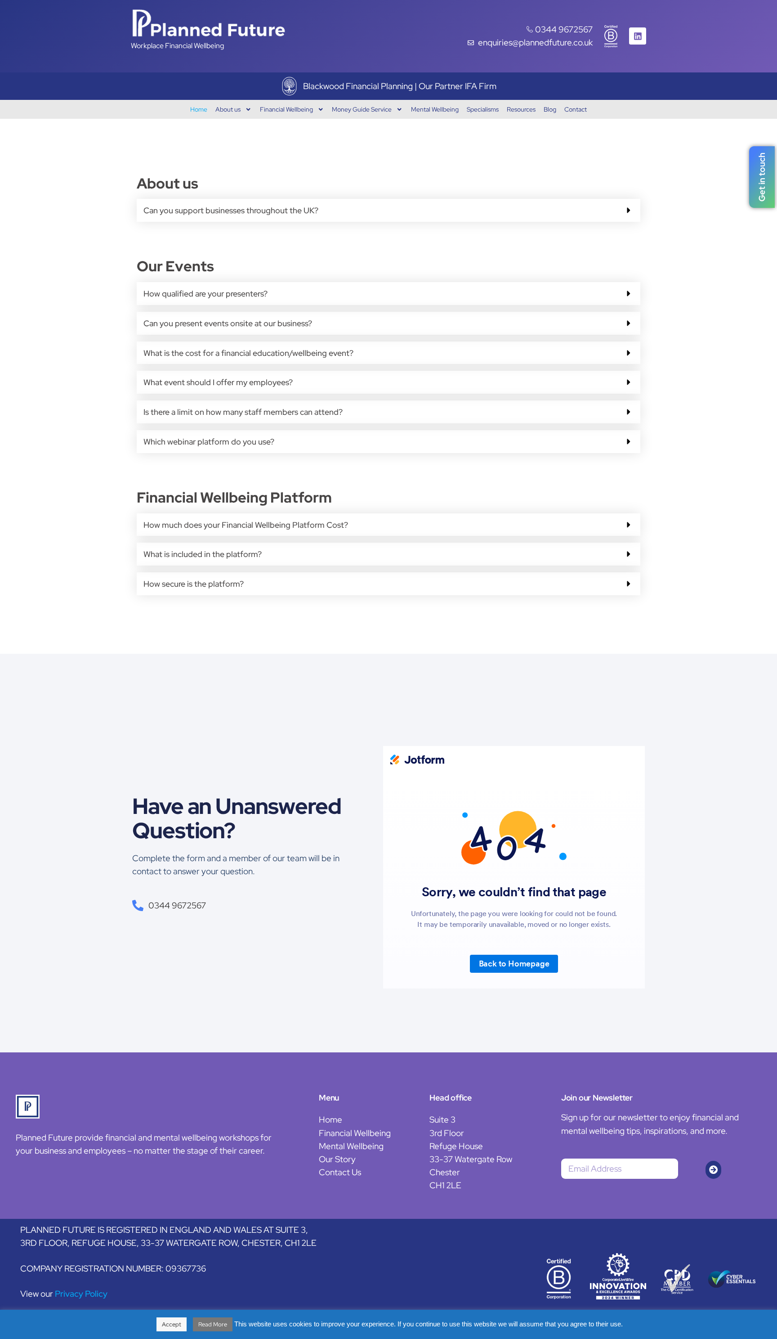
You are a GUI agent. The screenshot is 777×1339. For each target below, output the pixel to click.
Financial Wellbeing (286, 109)
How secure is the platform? (193, 584)
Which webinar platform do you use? (208, 441)
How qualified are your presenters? (205, 293)
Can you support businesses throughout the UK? (230, 210)
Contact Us (340, 1172)
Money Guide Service (362, 109)
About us (228, 109)
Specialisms (483, 109)
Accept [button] (171, 1324)
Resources (521, 109)
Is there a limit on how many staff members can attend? (243, 412)
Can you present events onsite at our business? (227, 323)
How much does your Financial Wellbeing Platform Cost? (245, 525)
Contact (575, 109)
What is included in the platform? (202, 554)
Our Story (337, 1159)
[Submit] (713, 1170)
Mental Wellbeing (435, 109)
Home (198, 109)
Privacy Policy (81, 1293)
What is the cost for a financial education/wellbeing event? (248, 353)
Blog (550, 109)
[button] (388, 210)
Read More (212, 1324)
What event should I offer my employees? (218, 382)
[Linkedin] (637, 36)
